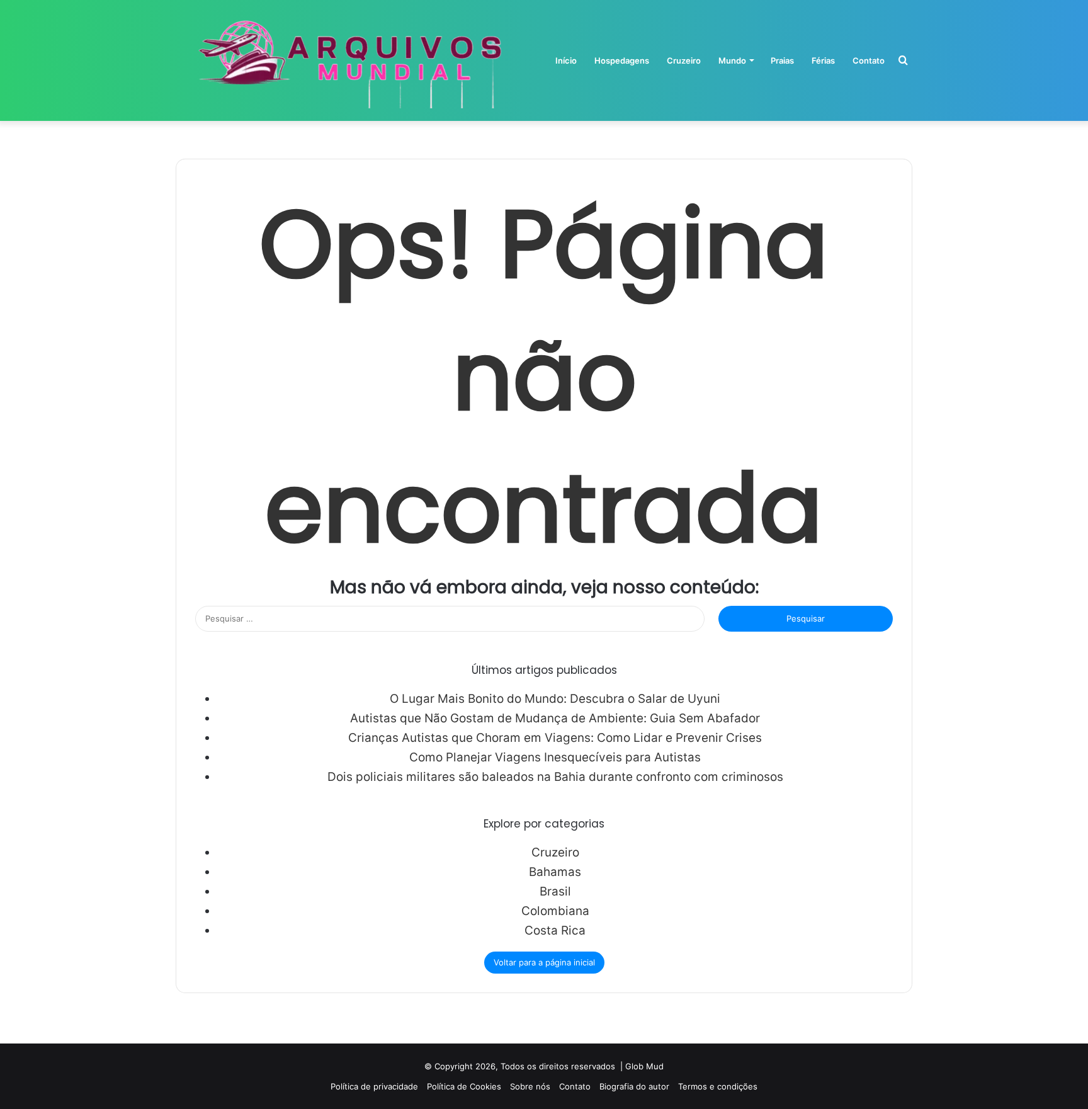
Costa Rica (555, 930)
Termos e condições (717, 1086)
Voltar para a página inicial (544, 962)
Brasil (555, 891)
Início (566, 60)
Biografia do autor (634, 1086)
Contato (869, 60)
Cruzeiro (684, 60)
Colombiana (555, 911)
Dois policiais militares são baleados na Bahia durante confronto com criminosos (555, 777)
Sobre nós (530, 1086)
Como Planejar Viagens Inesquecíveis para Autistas (555, 757)
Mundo (732, 60)
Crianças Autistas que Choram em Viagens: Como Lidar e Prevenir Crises (555, 738)
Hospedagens (621, 60)
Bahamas (555, 872)
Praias (782, 60)
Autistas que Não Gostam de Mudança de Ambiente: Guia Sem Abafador (555, 718)
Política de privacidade (374, 1086)
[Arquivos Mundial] (347, 60)
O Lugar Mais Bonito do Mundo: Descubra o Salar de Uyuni (555, 698)
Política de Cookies (464, 1086)
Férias (823, 60)
